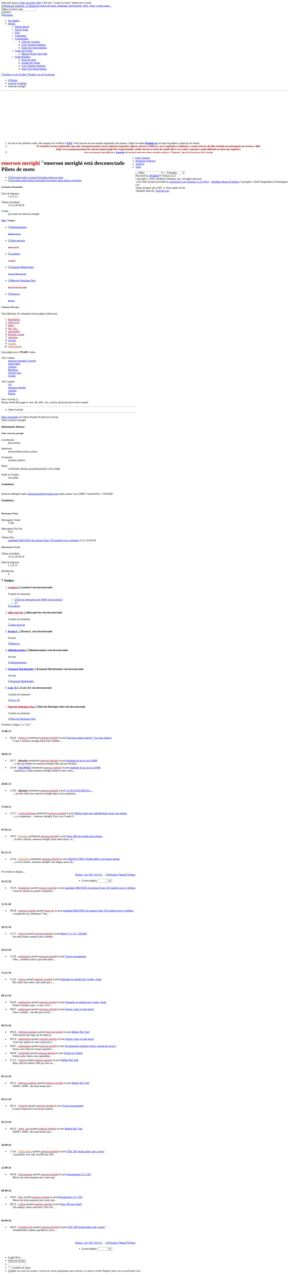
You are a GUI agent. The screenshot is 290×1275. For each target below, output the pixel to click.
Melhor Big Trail (80, 1032)
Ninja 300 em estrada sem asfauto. (84, 836)
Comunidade (21, 38)
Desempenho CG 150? (79, 1174)
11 (98, 874)
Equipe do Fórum (30, 62)
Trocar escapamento (75, 956)
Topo (138, 166)
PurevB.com (162, 190)
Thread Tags (14, 372)
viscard (12, 340)
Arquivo (139, 163)
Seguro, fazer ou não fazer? (79, 1009)
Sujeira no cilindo (73, 1053)
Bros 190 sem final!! (71, 1204)
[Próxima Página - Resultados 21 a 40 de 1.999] (111, 874)
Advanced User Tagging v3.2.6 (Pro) (189, 181)
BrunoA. (11, 301)
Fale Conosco (142, 157)
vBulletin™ (155, 175)
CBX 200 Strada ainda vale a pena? (85, 1151)
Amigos (12, 366)
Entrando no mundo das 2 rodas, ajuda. (81, 979)
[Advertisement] (145, 115)
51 (101, 874)
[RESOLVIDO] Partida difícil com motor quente (94, 859)
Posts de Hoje (28, 59)
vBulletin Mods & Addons (225, 181)
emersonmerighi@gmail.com (43, 493)
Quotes (12, 375)
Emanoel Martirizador (17, 274)
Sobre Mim (14, 363)
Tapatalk (120, 152)
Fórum (11, 23)
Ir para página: (90, 880)
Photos (11, 393)
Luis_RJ (13, 687)
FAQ (17, 32)
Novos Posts (21, 29)
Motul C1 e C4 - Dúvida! (73, 933)
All (9, 384)
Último (121, 874)
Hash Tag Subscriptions (34, 47)
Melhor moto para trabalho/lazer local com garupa (100, 813)
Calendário (20, 35)
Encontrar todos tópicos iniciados (64, 180)
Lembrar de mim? (21, 1267)
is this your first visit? (30, 2)
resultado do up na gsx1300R (81, 760)
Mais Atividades (9, 417)
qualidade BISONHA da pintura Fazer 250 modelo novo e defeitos (43, 540)
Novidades (13, 20)
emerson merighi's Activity (22, 360)
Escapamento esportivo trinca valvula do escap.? (90, 1046)
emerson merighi (17, 387)
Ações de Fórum (23, 50)
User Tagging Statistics (33, 44)
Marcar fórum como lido (34, 53)
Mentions (13, 369)
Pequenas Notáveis (145, 160)
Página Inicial (22, 26)
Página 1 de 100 (83, 874)
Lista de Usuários (30, 41)
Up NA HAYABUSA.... (79, 790)
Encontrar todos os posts (50, 177)
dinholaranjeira (14, 234)
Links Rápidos (22, 56)
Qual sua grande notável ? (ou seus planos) (89, 737)
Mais (3, 220)
